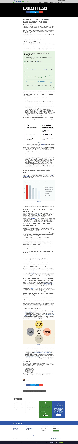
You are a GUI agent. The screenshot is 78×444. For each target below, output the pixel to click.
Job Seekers (51, 2)
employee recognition (29, 349)
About (56, 2)
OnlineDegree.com (33, 288)
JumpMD (33, 232)
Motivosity (38, 259)
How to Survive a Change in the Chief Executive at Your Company (18, 404)
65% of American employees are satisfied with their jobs (42, 352)
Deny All (56, 442)
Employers (39, 2)
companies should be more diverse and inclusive (33, 356)
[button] (28, 12)
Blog (59, 2)
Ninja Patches (37, 300)
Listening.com (33, 218)
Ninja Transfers (43, 144)
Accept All (60, 442)
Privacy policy (52, 442)
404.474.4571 (57, 428)
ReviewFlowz (33, 273)
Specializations (45, 2)
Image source (39, 142)
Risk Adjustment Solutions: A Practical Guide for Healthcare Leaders (31, 404)
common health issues (39, 214)
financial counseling (36, 270)
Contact (62, 2)
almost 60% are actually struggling (32, 49)
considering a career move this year (49, 283)
